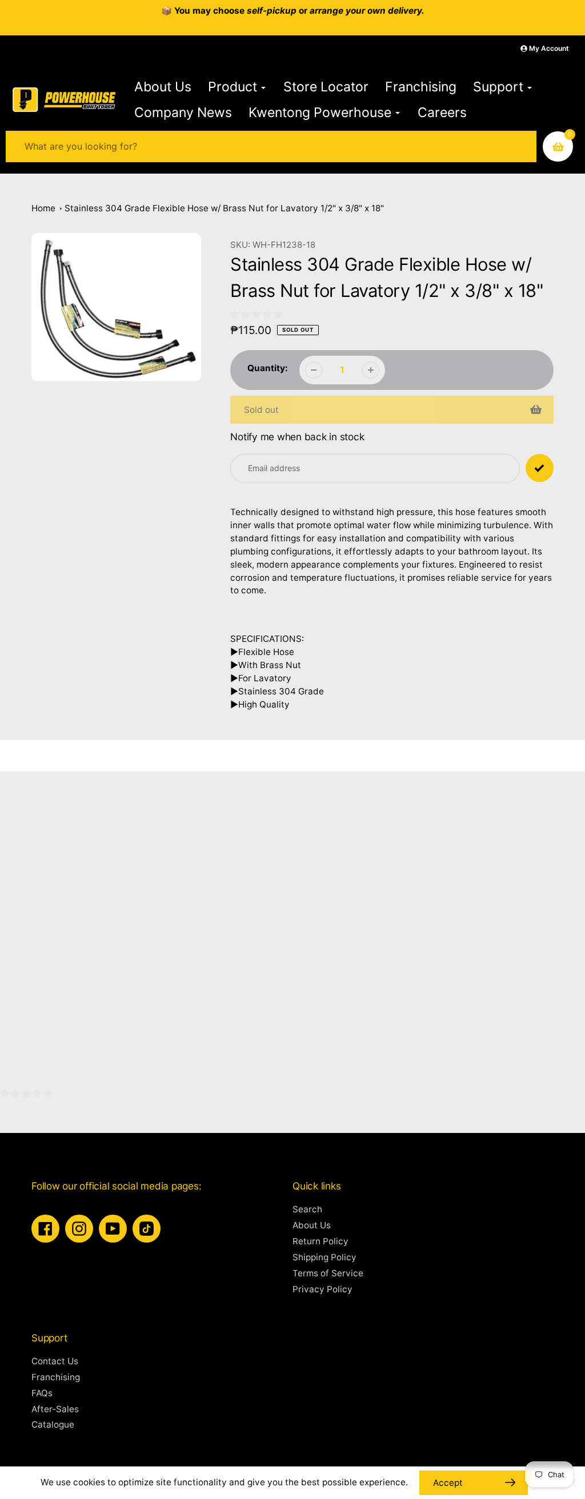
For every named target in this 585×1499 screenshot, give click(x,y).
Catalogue (52, 1424)
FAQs (42, 1393)
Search (307, 1209)
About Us (311, 1225)
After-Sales (55, 1409)
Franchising (55, 1377)
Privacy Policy (322, 1289)
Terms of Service (327, 1273)
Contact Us (54, 1361)
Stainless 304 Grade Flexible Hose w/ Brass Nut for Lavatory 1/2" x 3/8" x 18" (224, 208)
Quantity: (267, 368)
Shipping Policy (324, 1257)
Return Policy (320, 1241)
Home (43, 208)
